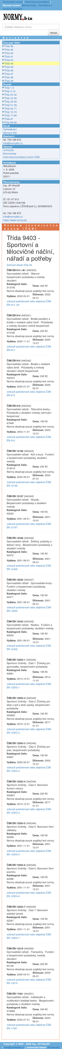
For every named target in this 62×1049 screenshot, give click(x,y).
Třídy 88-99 (10, 122)
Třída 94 (8, 63)
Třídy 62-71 (10, 108)
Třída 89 (8, 49)
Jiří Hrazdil (53, 1047)
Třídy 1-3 (9, 87)
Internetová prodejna (37, 1)
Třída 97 (8, 74)
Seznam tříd (10, 132)
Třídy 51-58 (10, 105)
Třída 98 (8, 77)
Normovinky (9, 153)
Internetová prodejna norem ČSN (21, 157)
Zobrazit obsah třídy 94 (19, 265)
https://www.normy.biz (15, 220)
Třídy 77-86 (10, 115)
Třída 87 (8, 119)
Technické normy (13, 1)
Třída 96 (8, 70)
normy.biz (8, 150)
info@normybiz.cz (13, 143)
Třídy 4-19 (9, 91)
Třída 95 (8, 67)
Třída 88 (8, 46)
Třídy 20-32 (10, 94)
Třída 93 (8, 60)
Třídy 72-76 (10, 112)
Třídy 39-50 (10, 101)
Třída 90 (8, 53)
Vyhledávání (10, 129)
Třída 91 (8, 56)
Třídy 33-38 (10, 98)
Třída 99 (8, 80)
